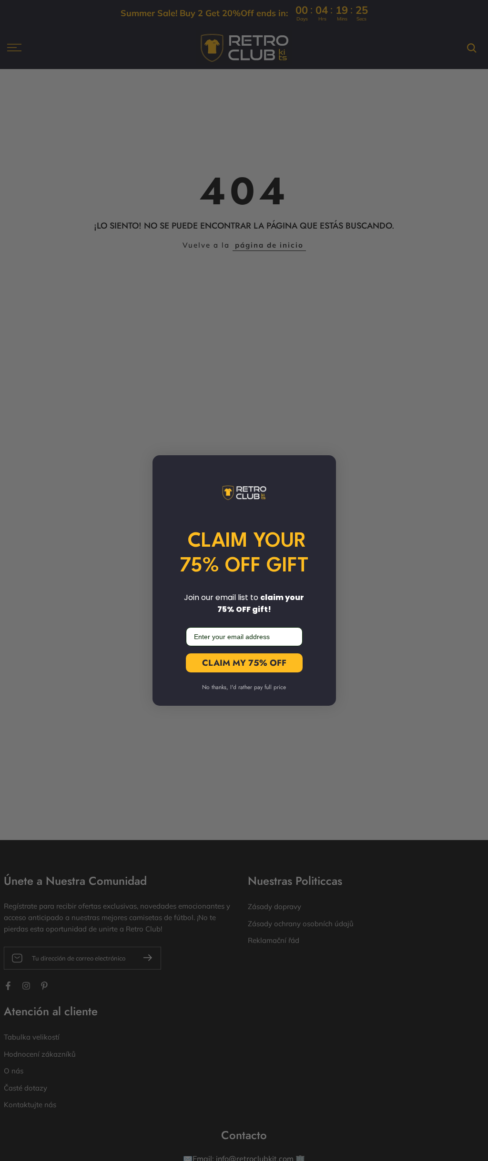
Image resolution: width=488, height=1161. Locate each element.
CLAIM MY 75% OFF (244, 663)
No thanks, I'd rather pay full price (244, 687)
